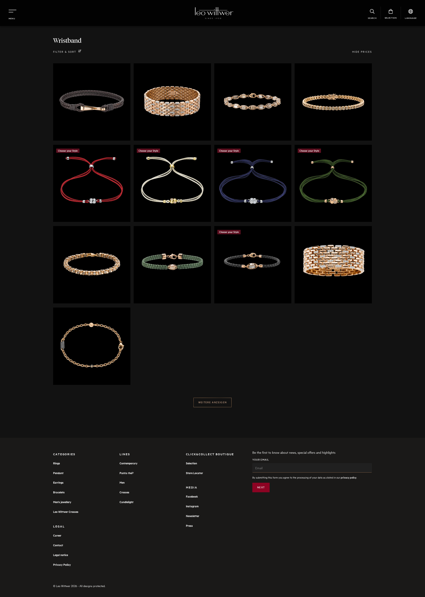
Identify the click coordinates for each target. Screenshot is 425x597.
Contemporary (128, 463)
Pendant (58, 473)
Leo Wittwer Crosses (65, 512)
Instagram (192, 506)
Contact (58, 545)
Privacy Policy (62, 564)
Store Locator (194, 473)
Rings (56, 463)
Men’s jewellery (62, 502)
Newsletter (192, 516)
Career (57, 535)
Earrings (58, 482)
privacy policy (348, 477)
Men (122, 482)
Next (261, 487)
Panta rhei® (127, 473)
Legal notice (60, 555)
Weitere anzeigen (212, 402)
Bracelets (59, 492)
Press (189, 525)
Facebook (192, 496)
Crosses (124, 492)
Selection (191, 463)
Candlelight (126, 502)
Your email (260, 459)
